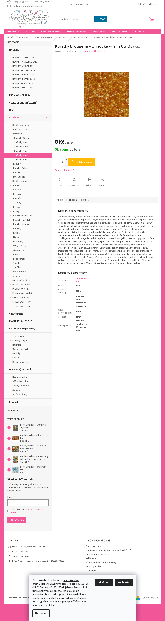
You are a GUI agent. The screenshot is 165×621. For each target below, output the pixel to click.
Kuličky (16, 207)
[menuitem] (13, 31)
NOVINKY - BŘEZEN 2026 (23, 79)
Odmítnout (103, 582)
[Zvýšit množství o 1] (66, 160)
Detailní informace (63, 170)
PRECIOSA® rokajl (20, 297)
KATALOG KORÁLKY (19, 95)
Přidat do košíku (84, 161)
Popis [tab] (60, 200)
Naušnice (16, 345)
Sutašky (16, 390)
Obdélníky (18, 241)
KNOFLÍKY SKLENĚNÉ (20, 321)
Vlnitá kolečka (19, 271)
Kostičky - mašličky (22, 220)
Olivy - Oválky (19, 245)
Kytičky (16, 233)
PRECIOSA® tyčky (20, 289)
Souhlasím (124, 582)
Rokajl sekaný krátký (22, 293)
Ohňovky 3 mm (21, 159)
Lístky (16, 237)
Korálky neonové (21, 224)
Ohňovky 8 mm (21, 142)
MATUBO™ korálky (21, 280)
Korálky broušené (20, 125)
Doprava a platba (79, 4)
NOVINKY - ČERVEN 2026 (23, 66)
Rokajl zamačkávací (21, 362)
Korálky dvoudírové (22, 215)
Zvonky (16, 276)
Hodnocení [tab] (71, 200)
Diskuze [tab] (85, 200)
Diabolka (17, 194)
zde (45, 605)
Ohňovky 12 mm (21, 138)
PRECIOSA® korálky (21, 284)
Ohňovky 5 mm (21, 151)
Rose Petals (19, 258)
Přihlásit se (17, 519)
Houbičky (17, 198)
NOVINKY (14, 50)
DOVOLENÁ (91, 570)
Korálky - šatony (21, 168)
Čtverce (17, 189)
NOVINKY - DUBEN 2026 (23, 74)
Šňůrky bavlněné (20, 381)
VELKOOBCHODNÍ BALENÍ (23, 103)
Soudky (16, 263)
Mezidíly (16, 353)
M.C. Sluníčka (19, 177)
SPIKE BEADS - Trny (21, 302)
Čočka (16, 185)
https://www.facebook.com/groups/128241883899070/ (38, 561)
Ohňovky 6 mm (21, 146)
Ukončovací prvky (20, 349)
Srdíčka (16, 267)
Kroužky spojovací (21, 340)
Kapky (16, 211)
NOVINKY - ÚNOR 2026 (22, 83)
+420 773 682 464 (20, 551)
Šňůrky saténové (20, 385)
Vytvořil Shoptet (150, 597)
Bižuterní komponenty (22, 328)
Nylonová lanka (19, 377)
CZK (140, 4)
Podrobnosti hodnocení (94, 51)
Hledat (101, 19)
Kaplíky (15, 357)
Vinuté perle (16, 313)
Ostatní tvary (19, 250)
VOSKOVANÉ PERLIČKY (23, 306)
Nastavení (41, 613)
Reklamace (91, 558)
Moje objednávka (94, 566)
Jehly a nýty (18, 336)
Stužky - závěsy (20, 394)
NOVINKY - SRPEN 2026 (23, 57)
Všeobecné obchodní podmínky (101, 562)
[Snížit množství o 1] (66, 164)
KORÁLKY (14, 117)
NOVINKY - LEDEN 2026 (22, 87)
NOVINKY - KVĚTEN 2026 (23, 70)
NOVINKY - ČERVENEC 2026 (24, 62)
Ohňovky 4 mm (21, 155)
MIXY (11, 110)
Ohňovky (17, 133)
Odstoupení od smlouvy (97, 554)
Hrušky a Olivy (20, 129)
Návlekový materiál (20, 369)
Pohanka (17, 254)
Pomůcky (14, 402)
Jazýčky (17, 202)
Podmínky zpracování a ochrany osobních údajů (108, 550)
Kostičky (17, 172)
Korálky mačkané (20, 181)
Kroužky (17, 228)
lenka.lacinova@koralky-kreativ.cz (28, 546)
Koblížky (17, 164)
